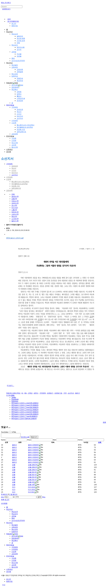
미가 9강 (31, 492)
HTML (13, 432)
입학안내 (14, 76)
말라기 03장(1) (33, 452)
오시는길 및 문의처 (18, 61)
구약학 (13, 138)
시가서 (19, 114)
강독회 (19, 92)
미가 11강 (31, 487)
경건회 (8, 152)
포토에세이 (15, 87)
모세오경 (20, 109)
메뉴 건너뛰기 (6, 3)
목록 (104, 422)
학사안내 (9, 63)
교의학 (13, 145)
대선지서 (20, 116)
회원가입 (14, 26)
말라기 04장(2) (33, 445)
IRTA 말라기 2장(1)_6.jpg (24, 414)
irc (22, 393)
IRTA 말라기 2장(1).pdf (24, 419)
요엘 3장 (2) (32, 472)
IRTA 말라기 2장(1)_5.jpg (24, 412)
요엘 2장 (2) (32, 477)
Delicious (14, 401)
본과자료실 (10, 136)
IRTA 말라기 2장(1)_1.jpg (24, 403)
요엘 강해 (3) (32, 465)
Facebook (15, 399)
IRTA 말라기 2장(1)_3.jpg (24, 407)
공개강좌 (20, 101)
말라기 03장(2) (33, 450)
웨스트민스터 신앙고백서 (25, 125)
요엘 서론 (31, 484)
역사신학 (14, 143)
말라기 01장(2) (33, 460)
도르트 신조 (21, 129)
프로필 (19, 56)
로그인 (13, 23)
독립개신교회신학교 (13, 393)
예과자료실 (10, 105)
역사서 (19, 112)
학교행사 (14, 89)
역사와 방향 (21, 38)
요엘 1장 (31, 482)
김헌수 (36, 393)
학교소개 (14, 34)
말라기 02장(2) (33, 455)
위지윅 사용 (25, 437)
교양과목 (14, 134)
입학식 (19, 94)
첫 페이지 (4, 494)
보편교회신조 (21, 132)
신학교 (30, 393)
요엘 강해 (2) (32, 467)
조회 (99, 442)
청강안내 (20, 81)
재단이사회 (21, 47)
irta (25, 393)
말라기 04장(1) (33, 447)
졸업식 (19, 96)
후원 (13, 58)
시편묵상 (9, 149)
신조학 (13, 123)
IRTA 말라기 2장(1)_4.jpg (24, 410)
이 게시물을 (10, 395)
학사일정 (14, 65)
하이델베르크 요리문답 (25, 127)
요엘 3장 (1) (32, 475)
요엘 (13, 465)
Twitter (13, 397)
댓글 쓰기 (34, 437)
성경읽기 (50, 393)
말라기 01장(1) (33, 462)
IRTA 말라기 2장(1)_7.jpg (24, 416)
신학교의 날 (21, 98)
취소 (43, 497)
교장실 (13, 52)
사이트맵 (4, 503)
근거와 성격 (21, 41)
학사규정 (14, 74)
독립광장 (9, 83)
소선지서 (20, 118)
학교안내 (9, 32)
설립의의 (20, 36)
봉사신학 (14, 147)
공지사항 (14, 85)
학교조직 (14, 45)
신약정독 (14, 121)
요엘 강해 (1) (32, 470)
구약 (65, 393)
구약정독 (14, 107)
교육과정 (14, 67)
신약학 (13, 140)
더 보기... (10, 385)
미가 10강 (31, 489)
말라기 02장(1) (33, 457)
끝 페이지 (14, 494)
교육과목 (20, 69)
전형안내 (20, 78)
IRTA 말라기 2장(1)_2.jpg (24, 405)
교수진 (19, 49)
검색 (39, 497)
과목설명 (20, 72)
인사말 (19, 54)
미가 (13, 487)
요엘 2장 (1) (32, 480)
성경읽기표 (58, 393)
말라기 (77, 393)
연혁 (18, 43)
